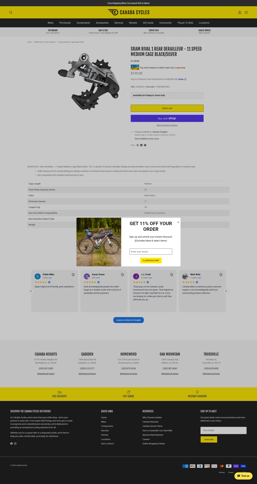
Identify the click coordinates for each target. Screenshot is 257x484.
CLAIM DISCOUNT (151, 260)
